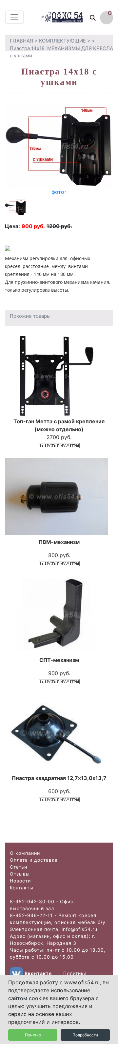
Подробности (85, 1034)
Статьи (18, 867)
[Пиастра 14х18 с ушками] (59, 145)
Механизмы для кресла (80, 48)
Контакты (21, 887)
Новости (20, 880)
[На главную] (68, 17)
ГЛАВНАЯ (21, 41)
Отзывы (20, 874)
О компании (25, 853)
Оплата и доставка (34, 860)
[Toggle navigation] (14, 17)
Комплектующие (62, 41)
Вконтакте (38, 973)
